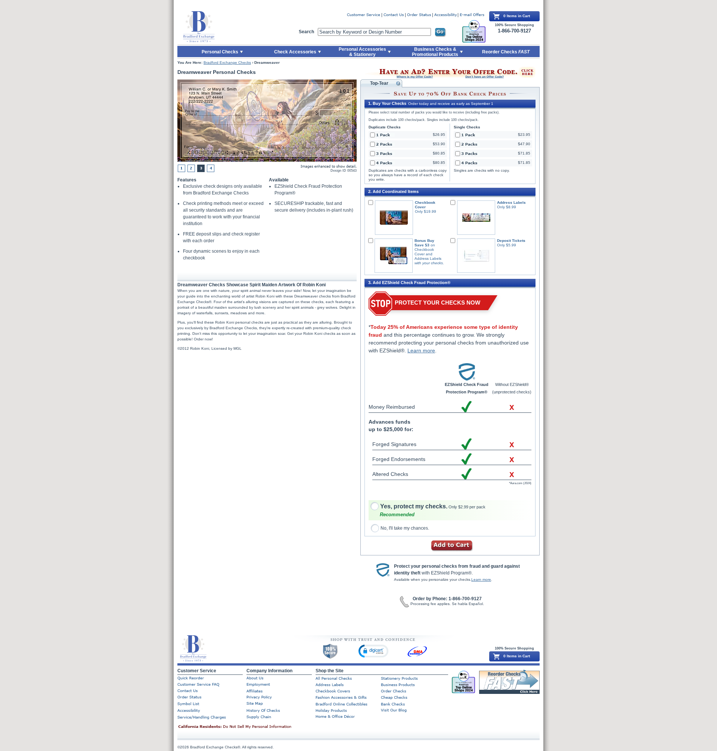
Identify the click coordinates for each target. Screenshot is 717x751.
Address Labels (511, 202)
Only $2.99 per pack (432, 507)
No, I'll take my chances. (405, 528)
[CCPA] (246, 727)
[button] (373, 651)
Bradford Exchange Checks (227, 62)
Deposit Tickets (511, 241)
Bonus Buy (424, 241)
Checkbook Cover (425, 204)
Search (306, 31)
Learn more (421, 350)
